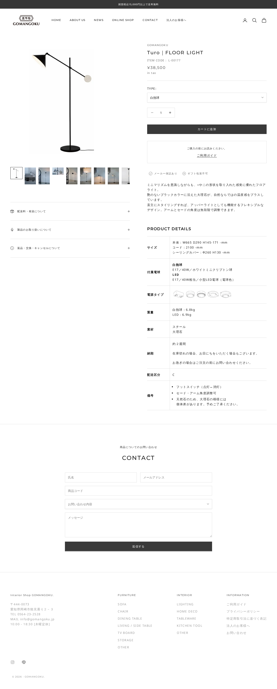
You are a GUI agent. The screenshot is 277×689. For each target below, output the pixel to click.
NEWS (98, 20)
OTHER (123, 647)
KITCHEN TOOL (189, 626)
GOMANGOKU (157, 45)
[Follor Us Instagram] (12, 662)
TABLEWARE (186, 618)
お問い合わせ (236, 633)
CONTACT (150, 20)
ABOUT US (77, 20)
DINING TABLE (130, 618)
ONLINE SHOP (123, 20)
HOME (56, 20)
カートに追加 (207, 129)
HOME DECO (187, 611)
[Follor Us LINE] (24, 662)
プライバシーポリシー (243, 611)
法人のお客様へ (176, 20)
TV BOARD (126, 633)
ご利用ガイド (207, 155)
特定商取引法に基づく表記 (247, 618)
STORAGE (126, 640)
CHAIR (123, 611)
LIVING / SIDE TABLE (135, 626)
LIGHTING (185, 604)
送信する (138, 546)
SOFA (122, 604)
